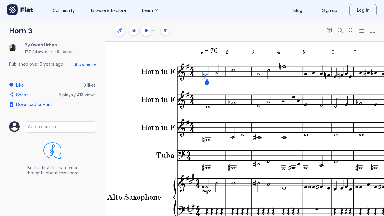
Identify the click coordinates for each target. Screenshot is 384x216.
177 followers (37, 51)
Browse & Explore (108, 10)
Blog (297, 10)
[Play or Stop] (146, 30)
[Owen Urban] (12, 48)
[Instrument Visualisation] (165, 30)
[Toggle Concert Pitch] (329, 31)
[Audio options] (154, 30)
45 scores (64, 51)
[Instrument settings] (119, 30)
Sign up (329, 10)
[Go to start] (133, 30)
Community (64, 10)
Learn (147, 10)
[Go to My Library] (20, 10)
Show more (85, 64)
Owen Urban (44, 44)
